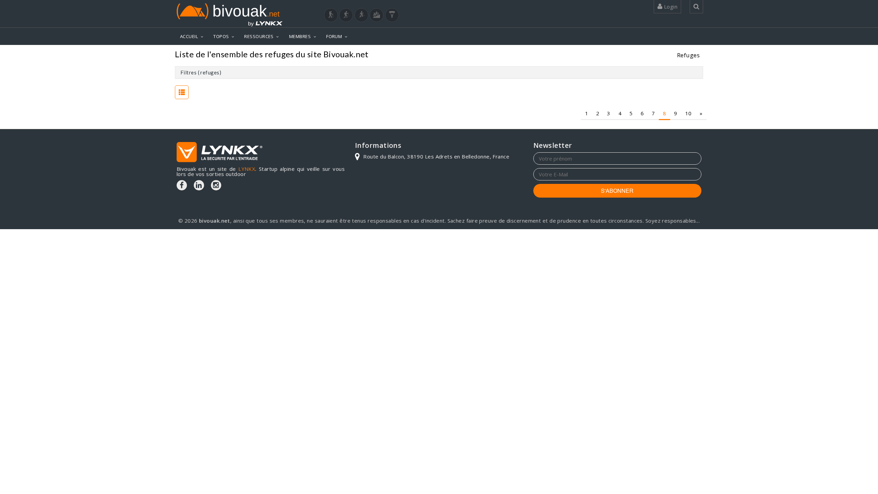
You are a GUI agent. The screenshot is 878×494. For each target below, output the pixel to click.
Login (669, 6)
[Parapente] (392, 15)
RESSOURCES (259, 36)
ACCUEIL (189, 36)
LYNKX (246, 168)
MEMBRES (300, 36)
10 (688, 113)
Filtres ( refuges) (200, 72)
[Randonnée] (331, 15)
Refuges (688, 55)
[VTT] (376, 15)
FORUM (334, 36)
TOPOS (221, 36)
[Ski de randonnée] (361, 15)
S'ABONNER (617, 191)
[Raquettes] (346, 15)
